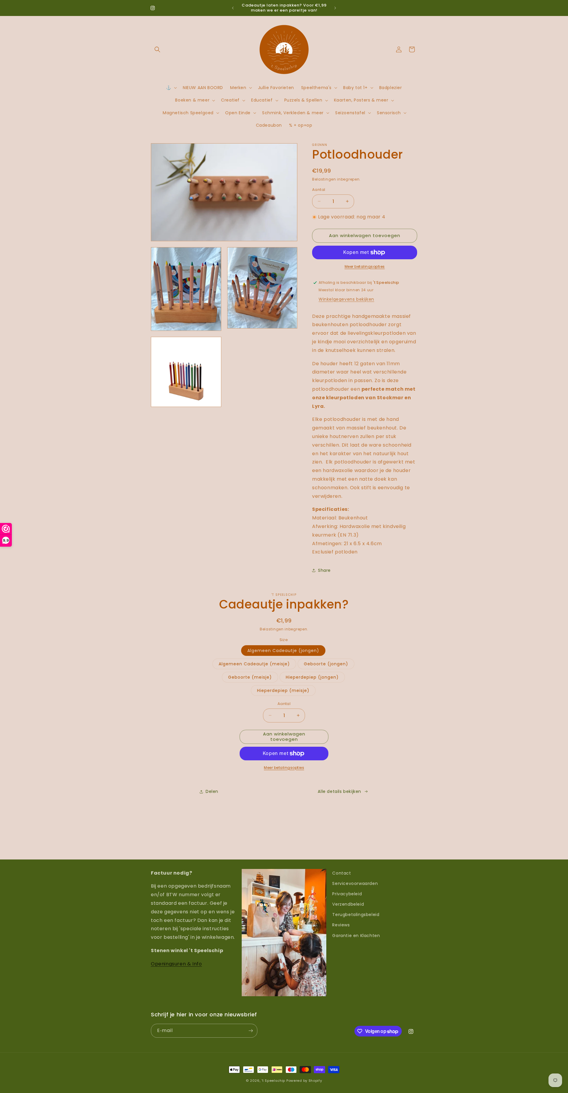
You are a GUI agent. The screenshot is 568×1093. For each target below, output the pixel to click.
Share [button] (324, 570)
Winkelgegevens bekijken (346, 299)
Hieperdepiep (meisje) (283, 690)
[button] (157, 49)
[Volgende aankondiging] (335, 8)
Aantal (318, 189)
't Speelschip (273, 1080)
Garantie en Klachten (356, 936)
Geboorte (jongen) (326, 664)
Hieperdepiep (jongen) (312, 677)
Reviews (341, 925)
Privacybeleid (347, 894)
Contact (341, 873)
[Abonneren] (250, 1031)
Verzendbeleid (348, 904)
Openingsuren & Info (176, 963)
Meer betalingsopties (365, 266)
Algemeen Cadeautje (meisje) (254, 664)
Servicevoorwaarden (355, 883)
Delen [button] (212, 791)
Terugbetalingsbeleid (355, 914)
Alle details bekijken (339, 791)
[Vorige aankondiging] (232, 8)
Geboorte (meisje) (250, 677)
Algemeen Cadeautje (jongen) (283, 650)
